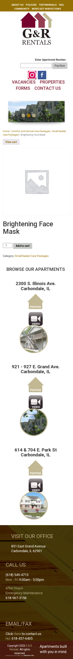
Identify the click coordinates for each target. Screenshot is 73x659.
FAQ (61, 4)
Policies (31, 4)
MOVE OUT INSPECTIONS (46, 8)
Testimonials (48, 4)
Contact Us (47, 88)
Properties (52, 82)
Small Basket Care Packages (32, 255)
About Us (17, 4)
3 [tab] (34, 115)
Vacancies (24, 82)
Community (21, 8)
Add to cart (23, 245)
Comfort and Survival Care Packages (30, 131)
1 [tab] (23, 115)
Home (6, 131)
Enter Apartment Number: (50, 59)
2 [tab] (29, 115)
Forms (23, 88)
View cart (11, 141)
